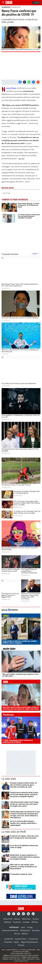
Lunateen (26, 922)
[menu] (3, 3)
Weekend (7, 922)
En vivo (37, 3)
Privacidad (8, 942)
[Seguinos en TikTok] (23, 913)
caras (21, 682)
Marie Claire (26, 919)
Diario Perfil (7, 919)
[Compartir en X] (24, 82)
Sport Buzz (36, 930)
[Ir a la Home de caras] (8, 3)
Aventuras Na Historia (10, 930)
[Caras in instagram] (8, 913)
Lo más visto (9, 778)
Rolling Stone (25, 930)
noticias (21, 615)
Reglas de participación (29, 942)
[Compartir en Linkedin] (33, 82)
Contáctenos (33, 939)
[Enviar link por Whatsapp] (29, 82)
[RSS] (28, 913)
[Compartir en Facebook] (20, 82)
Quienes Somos (21, 939)
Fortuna (36, 919)
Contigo (30, 927)
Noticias (17, 919)
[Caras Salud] (21, 889)
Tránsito (21, 945)
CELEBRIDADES (6, 7)
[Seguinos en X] (18, 913)
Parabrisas (17, 922)
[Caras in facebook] (13, 913)
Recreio (17, 934)
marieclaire (21, 649)
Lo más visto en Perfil (14, 831)
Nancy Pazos (6, 193)
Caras (23, 927)
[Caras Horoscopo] (21, 898)
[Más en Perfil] (13, 610)
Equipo (16, 942)
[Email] (38, 82)
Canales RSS (8, 939)
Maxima (25, 934)
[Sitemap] (33, 913)
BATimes (35, 922)
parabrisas (21, 715)
